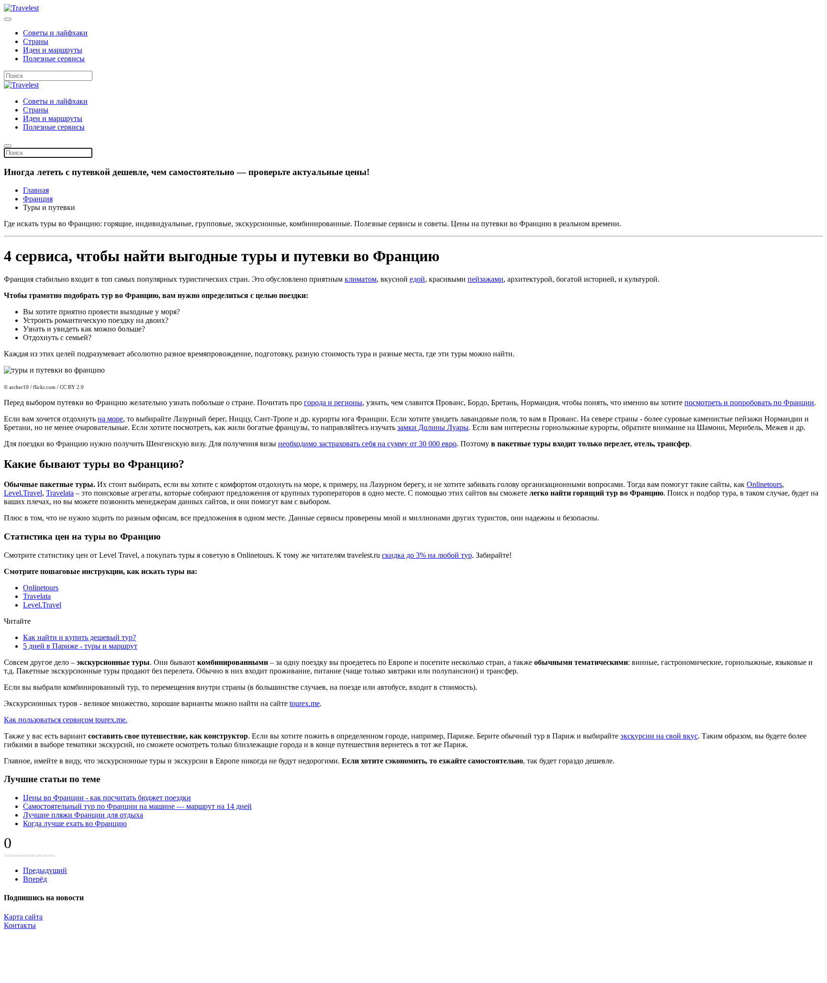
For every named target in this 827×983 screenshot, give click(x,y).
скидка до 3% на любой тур (427, 555)
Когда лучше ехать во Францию (75, 823)
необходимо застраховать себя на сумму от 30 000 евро (367, 444)
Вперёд (35, 879)
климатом (361, 279)
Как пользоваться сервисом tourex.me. (65, 720)
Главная (36, 190)
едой (417, 279)
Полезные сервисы (54, 59)
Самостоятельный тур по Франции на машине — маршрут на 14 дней (137, 806)
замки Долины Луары (433, 427)
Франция (38, 199)
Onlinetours (764, 484)
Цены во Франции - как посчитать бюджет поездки (107, 798)
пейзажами (485, 279)
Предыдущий (45, 870)
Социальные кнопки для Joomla (29, 855)
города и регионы (333, 402)
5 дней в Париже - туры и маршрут (80, 646)
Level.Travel (23, 493)
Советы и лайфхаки (55, 33)
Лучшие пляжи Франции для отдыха (83, 815)
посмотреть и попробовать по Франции (749, 402)
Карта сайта (23, 917)
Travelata (60, 493)
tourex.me (305, 703)
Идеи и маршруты (52, 50)
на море (110, 419)
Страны (35, 41)
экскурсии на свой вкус (659, 736)
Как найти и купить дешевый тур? (79, 637)
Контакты (20, 925)
